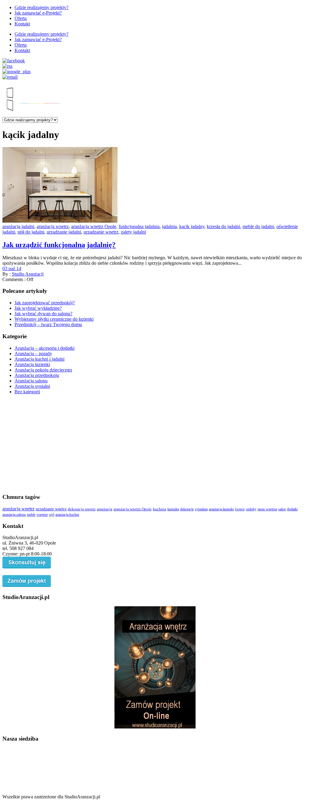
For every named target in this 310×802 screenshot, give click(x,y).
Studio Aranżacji (28, 274)
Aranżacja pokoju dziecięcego (43, 369)
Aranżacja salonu (31, 380)
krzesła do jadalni (223, 226)
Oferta (21, 18)
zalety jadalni (133, 231)
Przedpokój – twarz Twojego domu (48, 324)
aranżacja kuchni (67, 514)
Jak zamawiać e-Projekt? (38, 12)
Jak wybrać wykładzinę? (38, 308)
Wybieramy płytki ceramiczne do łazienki (54, 319)
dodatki (292, 509)
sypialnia (201, 509)
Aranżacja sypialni (32, 386)
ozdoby (251, 509)
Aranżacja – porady (33, 353)
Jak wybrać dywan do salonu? (43, 313)
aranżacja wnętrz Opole (93, 226)
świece (240, 509)
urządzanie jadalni (64, 231)
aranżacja (104, 509)
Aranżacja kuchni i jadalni (39, 359)
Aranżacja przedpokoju (37, 375)
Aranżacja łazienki (32, 364)
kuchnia (159, 509)
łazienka (173, 509)
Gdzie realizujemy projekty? (41, 7)
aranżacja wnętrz (53, 226)
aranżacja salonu (14, 514)
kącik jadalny (191, 226)
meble (31, 514)
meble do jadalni (258, 226)
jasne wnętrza (267, 509)
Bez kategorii (27, 391)
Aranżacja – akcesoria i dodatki (44, 348)
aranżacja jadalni (18, 226)
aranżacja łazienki (221, 509)
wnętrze (42, 514)
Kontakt (22, 23)
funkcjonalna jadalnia (139, 226)
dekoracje (187, 509)
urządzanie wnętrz (101, 231)
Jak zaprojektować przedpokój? (45, 302)
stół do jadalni (31, 231)
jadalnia (169, 226)
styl (51, 514)
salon (282, 509)
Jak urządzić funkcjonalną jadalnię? (59, 245)
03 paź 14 (11, 268)
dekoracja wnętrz (82, 509)
